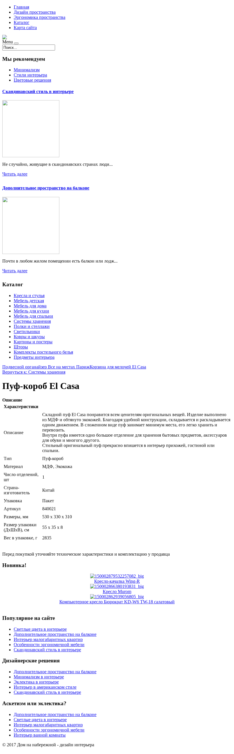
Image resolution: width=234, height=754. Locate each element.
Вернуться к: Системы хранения (33, 372)
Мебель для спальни (33, 316)
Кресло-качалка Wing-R (117, 581)
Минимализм (27, 69)
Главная (21, 7)
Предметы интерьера (34, 357)
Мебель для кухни (31, 311)
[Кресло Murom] (117, 586)
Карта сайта (25, 27)
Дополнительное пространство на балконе (45, 188)
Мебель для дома (30, 305)
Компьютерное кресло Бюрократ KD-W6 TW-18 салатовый (117, 601)
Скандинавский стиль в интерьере (38, 91)
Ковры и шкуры (29, 336)
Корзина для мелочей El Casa (118, 366)
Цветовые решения (32, 80)
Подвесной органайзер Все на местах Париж (46, 366)
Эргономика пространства (39, 17)
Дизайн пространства (35, 12)
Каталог (21, 22)
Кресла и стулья (29, 295)
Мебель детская (29, 300)
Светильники (27, 331)
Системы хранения (32, 321)
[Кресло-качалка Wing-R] (117, 576)
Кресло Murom (117, 591)
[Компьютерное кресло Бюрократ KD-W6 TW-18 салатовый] (117, 596)
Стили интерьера (30, 74)
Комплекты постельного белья (43, 352)
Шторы (21, 346)
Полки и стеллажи (32, 326)
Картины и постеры (33, 341)
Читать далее (14, 174)
